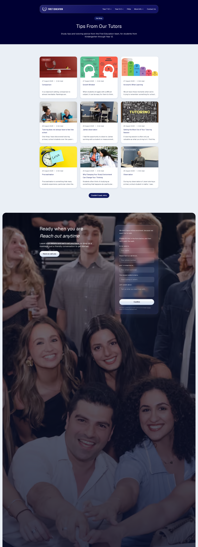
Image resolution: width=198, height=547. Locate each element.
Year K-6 (118, 9)
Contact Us (151, 9)
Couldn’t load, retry (99, 195)
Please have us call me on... (128, 256)
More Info (138, 9)
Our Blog (99, 18)
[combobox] (136, 279)
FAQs (129, 9)
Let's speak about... (125, 285)
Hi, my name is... (124, 246)
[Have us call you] (49, 254)
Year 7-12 (106, 9)
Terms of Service (129, 309)
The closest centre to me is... (129, 275)
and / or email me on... (126, 265)
